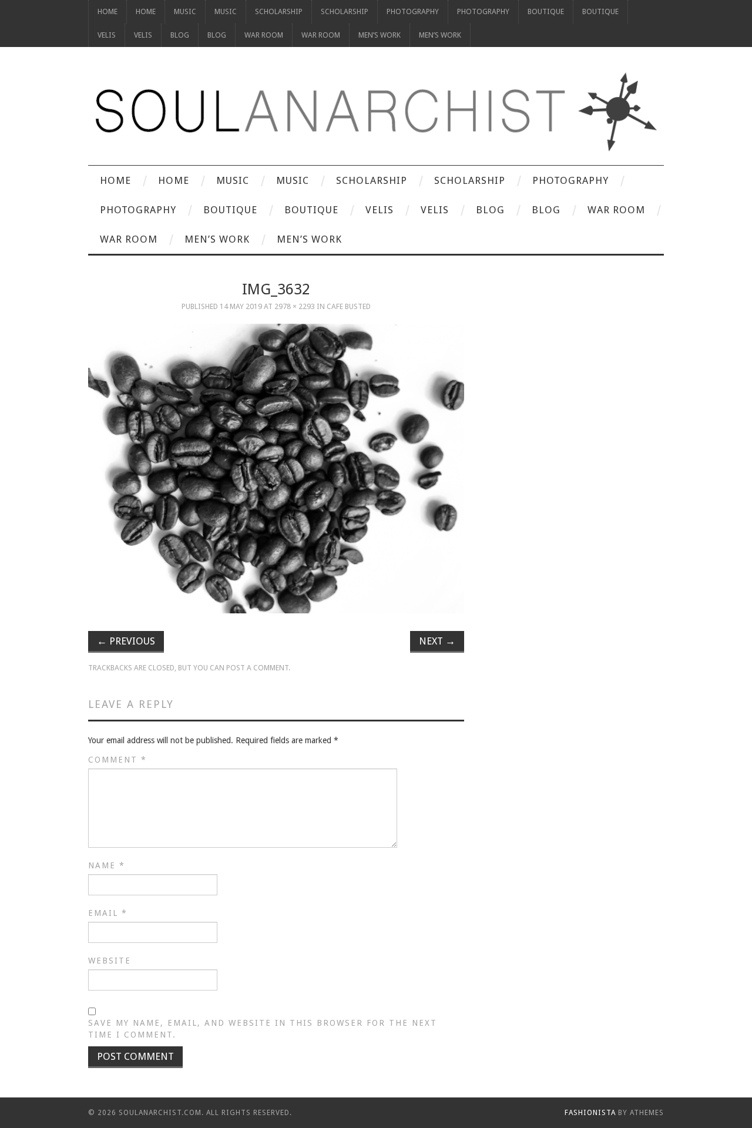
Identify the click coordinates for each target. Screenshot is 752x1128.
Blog (179, 35)
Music (185, 11)
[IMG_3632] (276, 468)
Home (108, 11)
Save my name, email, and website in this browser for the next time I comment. (262, 1028)
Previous (126, 641)
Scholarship (279, 11)
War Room (263, 35)
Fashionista (590, 1113)
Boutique (546, 11)
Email (107, 913)
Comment (117, 759)
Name (106, 865)
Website (109, 960)
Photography (413, 11)
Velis (107, 35)
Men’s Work (379, 35)
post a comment (257, 667)
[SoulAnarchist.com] (376, 111)
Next (437, 641)
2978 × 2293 (294, 306)
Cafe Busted (349, 306)
